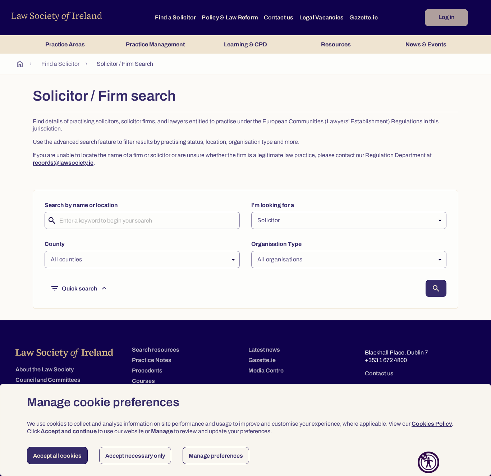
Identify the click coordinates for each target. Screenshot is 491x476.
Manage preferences (216, 456)
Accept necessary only (135, 456)
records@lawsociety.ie (63, 163)
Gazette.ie (363, 17)
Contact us (279, 17)
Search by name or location (81, 205)
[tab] (65, 44)
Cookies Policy (432, 424)
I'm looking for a (272, 205)
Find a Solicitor (175, 17)
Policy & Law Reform (230, 17)
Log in (446, 17)
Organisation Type (276, 244)
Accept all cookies (57, 456)
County (55, 244)
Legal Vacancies (321, 17)
